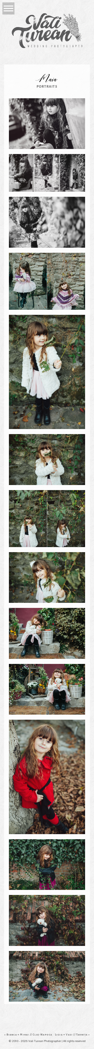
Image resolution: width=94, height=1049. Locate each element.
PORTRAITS (47, 86)
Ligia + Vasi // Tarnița (71, 1034)
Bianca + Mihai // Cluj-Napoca (29, 1034)
